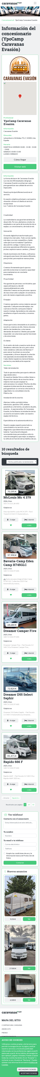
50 (33, 805)
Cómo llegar (20, 159)
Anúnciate (6, 1029)
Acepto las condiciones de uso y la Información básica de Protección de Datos (20, 855)
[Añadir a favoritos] (11, 525)
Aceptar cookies (29, 1073)
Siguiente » (16, 798)
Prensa (5, 1033)
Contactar (20, 863)
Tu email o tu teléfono (13, 840)
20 (29, 805)
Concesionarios (7, 20)
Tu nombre (8, 832)
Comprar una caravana (12, 1025)
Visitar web (20, 166)
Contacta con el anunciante (16, 819)
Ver (29, 919)
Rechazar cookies (27, 1069)
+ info (29, 525)
